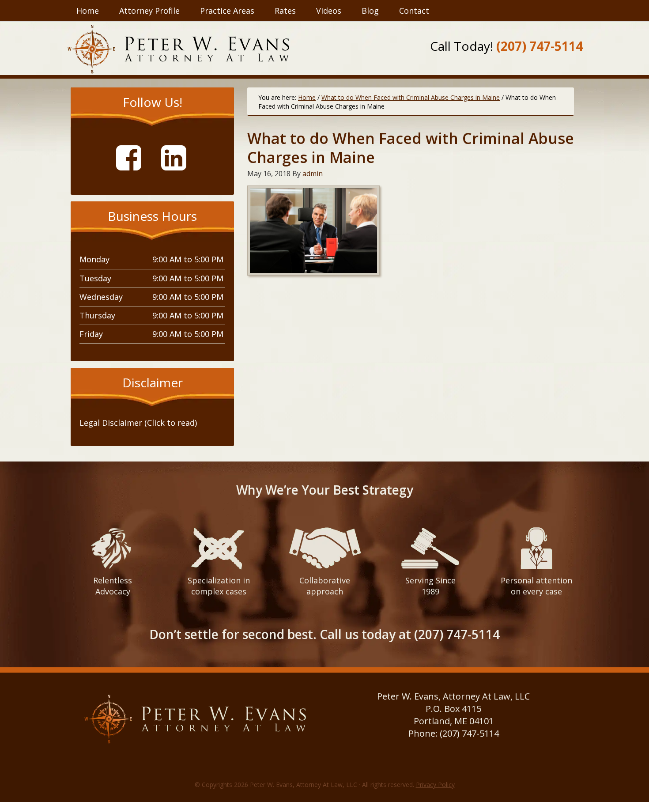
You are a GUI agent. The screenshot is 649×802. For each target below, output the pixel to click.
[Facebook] (132, 157)
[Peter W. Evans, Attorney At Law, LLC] (196, 744)
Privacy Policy (435, 784)
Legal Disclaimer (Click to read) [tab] (138, 422)
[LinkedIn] (177, 157)
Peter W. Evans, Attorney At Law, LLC (178, 49)
